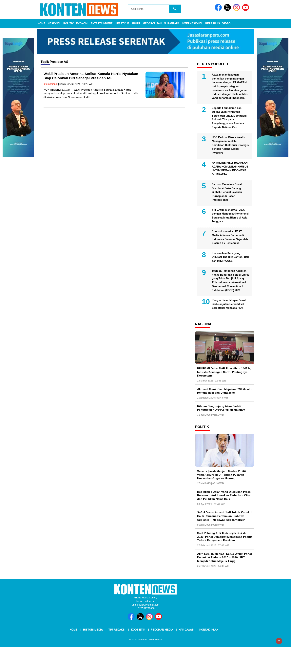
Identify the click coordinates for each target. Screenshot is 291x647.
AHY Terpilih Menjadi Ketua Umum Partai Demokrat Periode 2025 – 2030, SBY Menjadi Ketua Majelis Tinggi (224, 557)
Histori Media (93, 629)
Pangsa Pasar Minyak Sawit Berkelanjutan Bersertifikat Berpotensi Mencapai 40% (229, 304)
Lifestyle (122, 23)
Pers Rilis (212, 23)
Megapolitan (152, 23)
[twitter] (228, 10)
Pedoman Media (162, 629)
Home (41, 23)
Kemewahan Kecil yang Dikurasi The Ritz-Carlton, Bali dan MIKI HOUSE (230, 257)
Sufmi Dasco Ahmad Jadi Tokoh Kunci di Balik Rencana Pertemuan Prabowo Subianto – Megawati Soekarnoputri (224, 516)
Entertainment (101, 23)
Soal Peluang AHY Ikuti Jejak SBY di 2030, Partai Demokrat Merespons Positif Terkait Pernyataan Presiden (224, 536)
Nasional (54, 23)
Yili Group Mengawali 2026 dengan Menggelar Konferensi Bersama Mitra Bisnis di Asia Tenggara (230, 215)
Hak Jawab (186, 629)
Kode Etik (138, 629)
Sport (135, 23)
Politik (68, 23)
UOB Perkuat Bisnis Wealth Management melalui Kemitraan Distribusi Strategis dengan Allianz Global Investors (230, 145)
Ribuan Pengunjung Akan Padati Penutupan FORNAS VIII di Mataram (221, 407)
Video (226, 23)
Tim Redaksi (116, 629)
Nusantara (172, 23)
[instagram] (237, 10)
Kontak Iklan (208, 629)
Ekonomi (82, 23)
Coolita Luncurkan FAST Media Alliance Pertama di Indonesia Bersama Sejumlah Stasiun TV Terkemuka (230, 237)
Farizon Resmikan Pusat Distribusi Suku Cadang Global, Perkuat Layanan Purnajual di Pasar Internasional (227, 192)
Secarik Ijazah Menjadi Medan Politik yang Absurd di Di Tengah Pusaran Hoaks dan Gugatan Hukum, (221, 475)
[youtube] (246, 10)
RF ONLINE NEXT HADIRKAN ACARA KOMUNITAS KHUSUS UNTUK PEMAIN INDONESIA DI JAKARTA (230, 168)
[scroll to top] (279, 641)
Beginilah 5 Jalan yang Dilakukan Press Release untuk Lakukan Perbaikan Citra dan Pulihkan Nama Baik (224, 495)
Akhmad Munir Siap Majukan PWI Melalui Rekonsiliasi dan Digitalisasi (224, 390)
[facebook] (219, 10)
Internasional (192, 23)
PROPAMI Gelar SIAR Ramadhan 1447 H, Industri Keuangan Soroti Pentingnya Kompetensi (224, 372)
